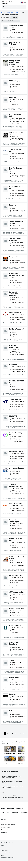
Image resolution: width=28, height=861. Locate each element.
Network (5, 3)
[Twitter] (6, 842)
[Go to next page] (23, 733)
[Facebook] (4, 842)
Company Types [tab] (5, 812)
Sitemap (2, 855)
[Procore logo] (7, 1)
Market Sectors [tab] (15, 812)
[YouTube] (12, 842)
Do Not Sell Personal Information (7, 852)
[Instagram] (9, 842)
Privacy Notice (4, 847)
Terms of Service (4, 850)
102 (20, 733)
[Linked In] (1, 842)
